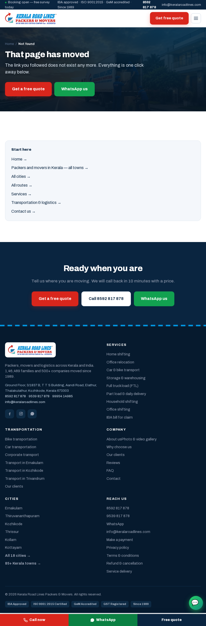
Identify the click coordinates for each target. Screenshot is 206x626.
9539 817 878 (39, 396)
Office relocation (120, 362)
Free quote (172, 620)
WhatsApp (106, 620)
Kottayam (13, 547)
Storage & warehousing (126, 378)
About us (114, 439)
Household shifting (122, 402)
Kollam (10, 540)
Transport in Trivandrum (24, 479)
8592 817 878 (15, 396)
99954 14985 (62, 396)
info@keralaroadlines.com (181, 5)
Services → (21, 194)
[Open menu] (196, 18)
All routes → (21, 185)
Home (9, 44)
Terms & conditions (123, 556)
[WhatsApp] (32, 413)
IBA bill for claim (120, 417)
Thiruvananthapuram (22, 516)
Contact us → (23, 211)
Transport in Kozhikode (24, 470)
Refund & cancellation (125, 563)
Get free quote (169, 18)
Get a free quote (28, 89)
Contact (114, 479)
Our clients (14, 486)
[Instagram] (20, 413)
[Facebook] (9, 413)
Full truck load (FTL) (122, 386)
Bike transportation (21, 439)
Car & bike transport (123, 370)
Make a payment (120, 540)
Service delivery (119, 571)
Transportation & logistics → (36, 202)
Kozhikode (13, 524)
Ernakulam (13, 508)
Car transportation (20, 447)
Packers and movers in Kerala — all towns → (49, 168)
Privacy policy (118, 547)
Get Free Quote (195, 602)
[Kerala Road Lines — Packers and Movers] (31, 18)
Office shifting (118, 409)
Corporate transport (22, 455)
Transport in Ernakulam (24, 463)
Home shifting (118, 354)
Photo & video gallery (139, 439)
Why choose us (119, 447)
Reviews (113, 463)
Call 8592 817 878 (106, 298)
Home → (19, 159)
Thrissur (12, 532)
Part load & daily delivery (126, 394)
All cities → (21, 176)
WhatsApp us (74, 89)
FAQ (110, 470)
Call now (37, 620)
